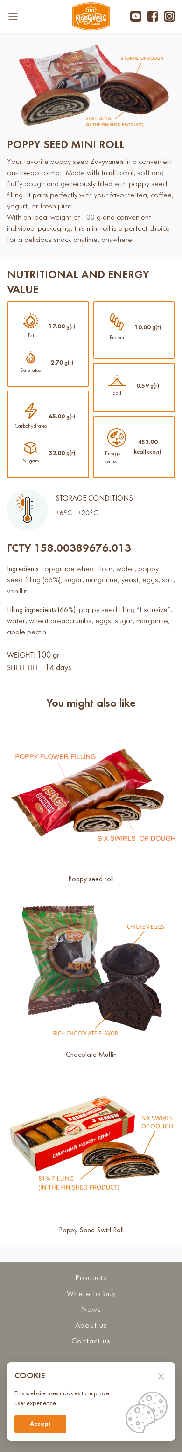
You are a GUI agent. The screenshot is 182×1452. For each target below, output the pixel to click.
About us (91, 1325)
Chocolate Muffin (91, 1055)
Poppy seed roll (91, 879)
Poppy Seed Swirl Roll (91, 1230)
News (91, 1309)
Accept (40, 1424)
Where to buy (91, 1293)
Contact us (91, 1341)
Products (91, 1278)
